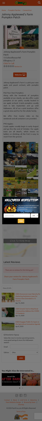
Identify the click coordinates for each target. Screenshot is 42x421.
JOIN (21, 221)
